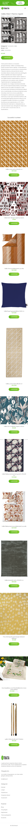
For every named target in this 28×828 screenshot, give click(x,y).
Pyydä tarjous (20, 3)
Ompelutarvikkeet (5, 795)
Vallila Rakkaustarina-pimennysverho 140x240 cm (14, 474)
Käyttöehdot (4, 812)
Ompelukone (4, 792)
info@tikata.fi (4, 779)
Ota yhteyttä (4, 809)
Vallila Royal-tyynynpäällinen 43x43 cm (14, 311)
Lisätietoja (7, 57)
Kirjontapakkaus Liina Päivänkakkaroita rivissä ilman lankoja (14, 688)
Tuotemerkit (10, 46)
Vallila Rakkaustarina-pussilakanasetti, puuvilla (14, 526)
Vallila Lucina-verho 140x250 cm (14, 169)
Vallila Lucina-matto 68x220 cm (14, 383)
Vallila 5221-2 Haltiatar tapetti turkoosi (14, 426)
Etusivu (3, 16)
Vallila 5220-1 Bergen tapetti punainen (14, 218)
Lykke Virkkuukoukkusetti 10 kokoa (14, 739)
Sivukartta (3, 817)
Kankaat (3, 787)
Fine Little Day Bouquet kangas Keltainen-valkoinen (14, 637)
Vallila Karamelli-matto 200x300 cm (14, 580)
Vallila (15, 46)
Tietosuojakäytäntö (6, 815)
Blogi (2, 807)
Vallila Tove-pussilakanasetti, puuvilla (14, 268)
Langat (3, 790)
